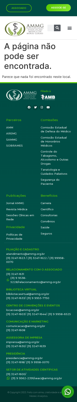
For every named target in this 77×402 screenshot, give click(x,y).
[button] (69, 27)
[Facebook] (29, 107)
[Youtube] (48, 107)
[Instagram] (41, 107)
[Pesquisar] (57, 28)
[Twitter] (35, 107)
